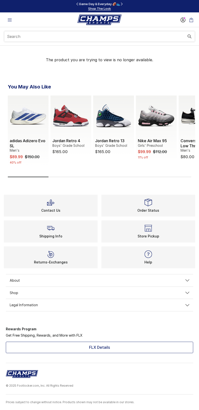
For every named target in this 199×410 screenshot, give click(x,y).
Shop (14, 293)
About (15, 280)
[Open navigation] (10, 20)
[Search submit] (189, 36)
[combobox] (99, 36)
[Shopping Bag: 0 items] (191, 20)
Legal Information (24, 305)
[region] (99, 6)
